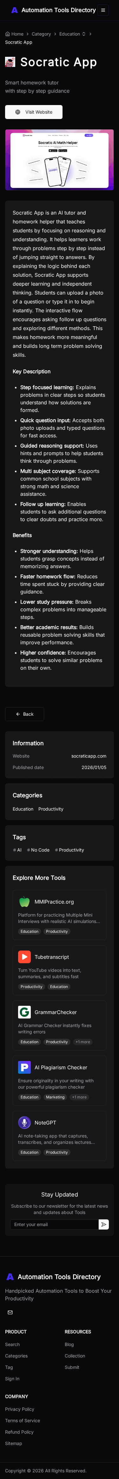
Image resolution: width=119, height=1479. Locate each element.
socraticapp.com (88, 756)
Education (69, 33)
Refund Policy (19, 1432)
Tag (9, 1367)
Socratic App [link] (18, 42)
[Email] (10, 1312)
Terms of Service (22, 1420)
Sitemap (13, 1443)
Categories (16, 1355)
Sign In (12, 1378)
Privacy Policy (19, 1409)
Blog (69, 1344)
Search (12, 1344)
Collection (75, 1355)
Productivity (50, 809)
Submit (72, 1367)
